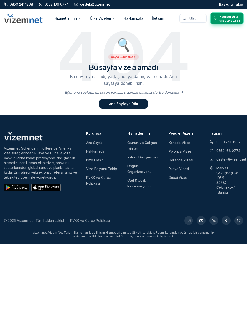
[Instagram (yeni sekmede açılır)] (188, 220)
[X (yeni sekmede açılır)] (238, 220)
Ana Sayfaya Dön (123, 104)
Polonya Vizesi (180, 151)
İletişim (158, 18)
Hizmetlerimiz (66, 18)
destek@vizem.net (229, 159)
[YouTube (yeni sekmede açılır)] (201, 220)
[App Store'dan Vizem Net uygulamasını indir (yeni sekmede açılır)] (46, 187)
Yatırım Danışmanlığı (142, 157)
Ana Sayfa (94, 143)
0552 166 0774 (228, 151)
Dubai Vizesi (178, 177)
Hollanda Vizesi (181, 160)
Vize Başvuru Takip (101, 169)
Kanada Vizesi (180, 143)
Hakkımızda (133, 18)
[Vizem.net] (23, 136)
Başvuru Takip (231, 4)
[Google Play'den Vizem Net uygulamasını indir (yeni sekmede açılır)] (16, 187)
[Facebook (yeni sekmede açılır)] (226, 220)
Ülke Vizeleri (100, 18)
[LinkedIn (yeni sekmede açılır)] (213, 220)
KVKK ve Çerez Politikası (90, 220)
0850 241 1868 (228, 142)
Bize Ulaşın (94, 160)
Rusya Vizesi (179, 169)
